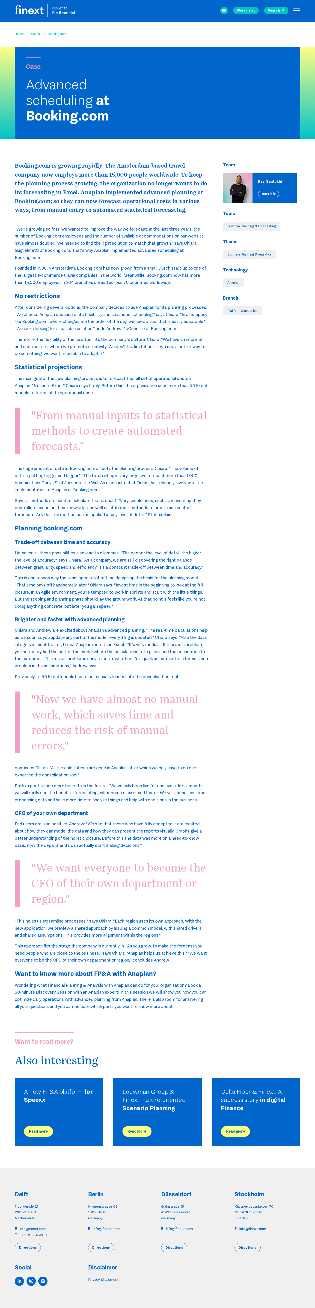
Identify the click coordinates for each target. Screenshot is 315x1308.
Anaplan (102, 250)
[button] (224, 11)
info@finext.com (33, 1229)
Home (19, 34)
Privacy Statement (103, 1279)
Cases (35, 34)
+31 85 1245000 (33, 1235)
